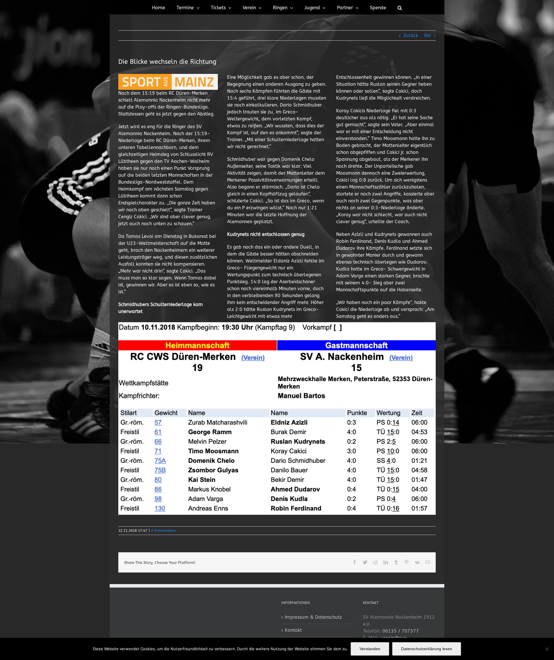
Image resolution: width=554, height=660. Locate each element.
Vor (427, 35)
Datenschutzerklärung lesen (426, 648)
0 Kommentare (163, 531)
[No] (547, 649)
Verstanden (370, 648)
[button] (400, 7)
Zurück (410, 35)
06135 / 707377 (400, 631)
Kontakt (293, 630)
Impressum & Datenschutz (313, 617)
